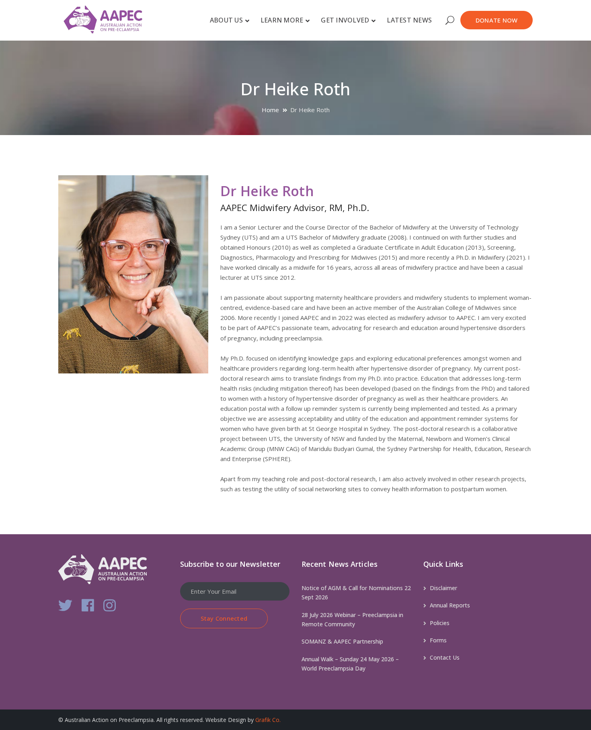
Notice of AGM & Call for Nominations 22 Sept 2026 (356, 592)
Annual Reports (450, 605)
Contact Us (445, 657)
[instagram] (109, 605)
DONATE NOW (497, 20)
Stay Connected (224, 618)
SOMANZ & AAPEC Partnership (342, 641)
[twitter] (65, 605)
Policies (439, 623)
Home (270, 110)
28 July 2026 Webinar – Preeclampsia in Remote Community (352, 619)
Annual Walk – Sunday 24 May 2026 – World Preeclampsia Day (350, 663)
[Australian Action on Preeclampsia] (109, 19)
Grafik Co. (268, 720)
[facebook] (88, 605)
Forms (438, 640)
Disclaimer (443, 588)
